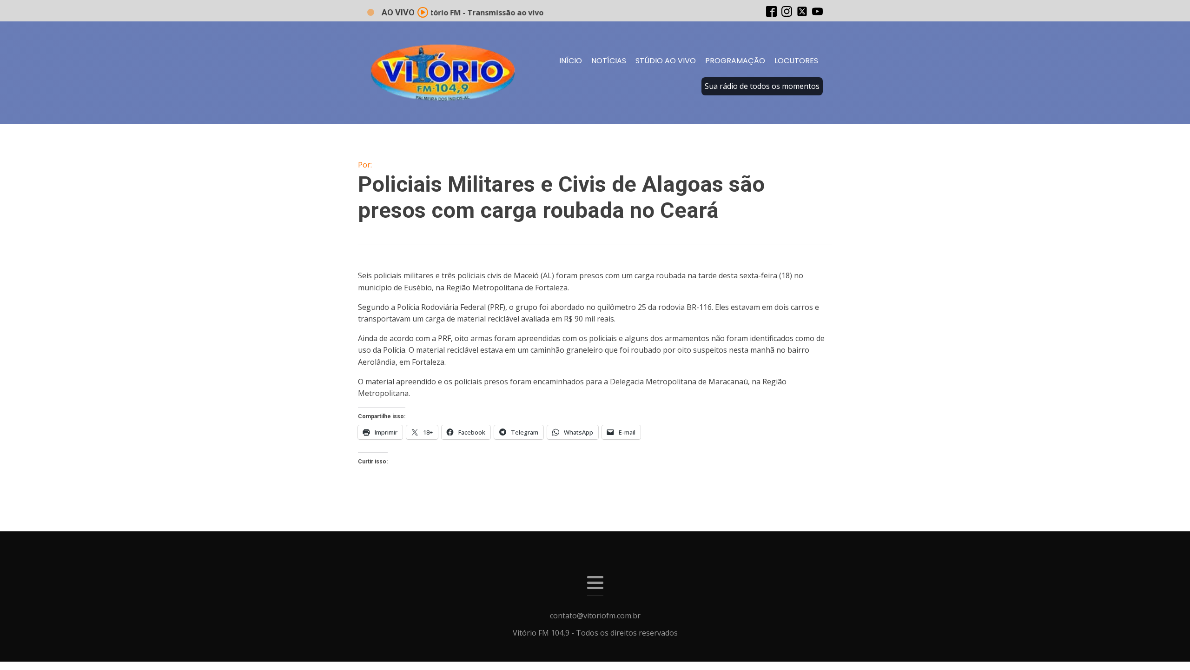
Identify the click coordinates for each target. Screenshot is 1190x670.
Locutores (796, 60)
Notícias (608, 60)
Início (570, 60)
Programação (735, 60)
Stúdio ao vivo (665, 60)
